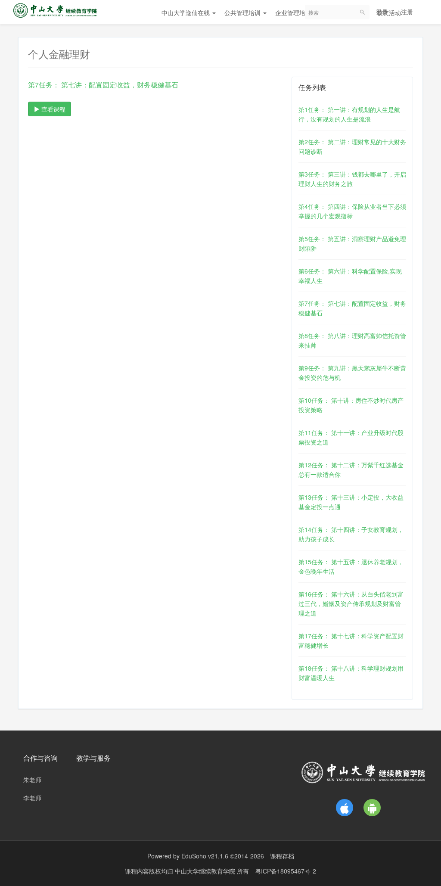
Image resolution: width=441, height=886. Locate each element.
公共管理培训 (243, 12)
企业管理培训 (294, 12)
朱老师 (32, 779)
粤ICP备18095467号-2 (285, 871)
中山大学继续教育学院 (206, 871)
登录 (382, 11)
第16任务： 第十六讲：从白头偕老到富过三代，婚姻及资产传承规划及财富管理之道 (351, 603)
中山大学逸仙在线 (186, 12)
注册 (407, 11)
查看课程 (52, 109)
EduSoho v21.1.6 (204, 856)
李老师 (32, 797)
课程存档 (282, 856)
